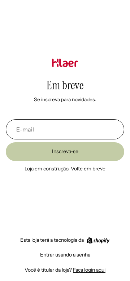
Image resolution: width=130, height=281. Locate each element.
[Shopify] (98, 240)
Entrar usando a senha (65, 254)
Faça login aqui (89, 270)
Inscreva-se (65, 151)
